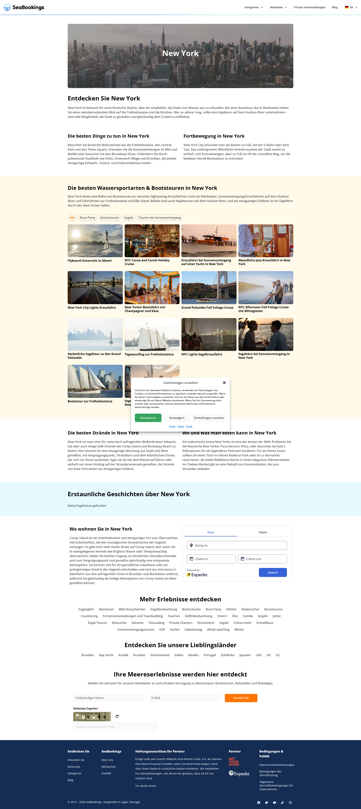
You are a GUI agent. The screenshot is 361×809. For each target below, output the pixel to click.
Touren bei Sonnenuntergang (160, 218)
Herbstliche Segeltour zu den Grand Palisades (94, 356)
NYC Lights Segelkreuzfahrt (201, 354)
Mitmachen (109, 766)
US (278, 655)
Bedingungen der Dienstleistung (270, 773)
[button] (224, 383)
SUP (162, 629)
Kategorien (252, 7)
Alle (72, 218)
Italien (178, 655)
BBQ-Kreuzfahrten (132, 609)
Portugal (210, 655)
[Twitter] (267, 803)
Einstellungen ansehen (209, 418)
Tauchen (174, 616)
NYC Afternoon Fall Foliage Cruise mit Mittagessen (263, 309)
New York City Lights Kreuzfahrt (92, 307)
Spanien (245, 655)
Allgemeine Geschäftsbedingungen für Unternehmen (276, 785)
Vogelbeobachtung (163, 609)
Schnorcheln (242, 623)
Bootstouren (110, 218)
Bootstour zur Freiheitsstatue (90, 401)
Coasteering (89, 616)
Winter (239, 629)
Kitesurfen (119, 623)
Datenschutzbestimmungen (276, 765)
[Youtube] (275, 803)
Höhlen (231, 609)
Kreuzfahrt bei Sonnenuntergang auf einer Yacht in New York (206, 262)
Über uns (107, 760)
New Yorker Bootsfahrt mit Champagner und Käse (145, 309)
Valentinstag (193, 629)
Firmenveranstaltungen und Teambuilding (133, 616)
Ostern (222, 616)
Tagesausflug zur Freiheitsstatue (149, 354)
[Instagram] (290, 803)
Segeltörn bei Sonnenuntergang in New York (264, 356)
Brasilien (88, 655)
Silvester (138, 623)
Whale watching (218, 629)
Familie (248, 616)
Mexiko (193, 655)
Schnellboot (264, 623)
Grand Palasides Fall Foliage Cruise (207, 307)
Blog (335, 7)
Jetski (277, 616)
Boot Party (87, 218)
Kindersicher (250, 609)
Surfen (175, 629)
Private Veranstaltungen (309, 7)
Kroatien (139, 655)
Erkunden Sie (76, 760)
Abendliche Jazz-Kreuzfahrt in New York (264, 262)
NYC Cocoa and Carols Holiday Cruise (147, 262)
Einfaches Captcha (86, 708)
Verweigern (176, 418)
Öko (235, 616)
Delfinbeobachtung (198, 616)
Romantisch (205, 623)
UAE (259, 655)
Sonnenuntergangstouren (135, 629)
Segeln (128, 218)
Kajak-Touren (97, 623)
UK (269, 655)
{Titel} (172, 426)
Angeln (263, 616)
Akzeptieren (148, 418)
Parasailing (156, 623)
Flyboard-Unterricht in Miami (90, 261)
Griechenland (160, 655)
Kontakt (106, 773)
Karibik (123, 655)
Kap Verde (106, 655)
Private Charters (181, 623)
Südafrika (227, 655)
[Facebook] (259, 803)
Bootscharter (191, 609)
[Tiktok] (282, 803)
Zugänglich (86, 609)
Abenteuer (106, 609)
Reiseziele (276, 7)
